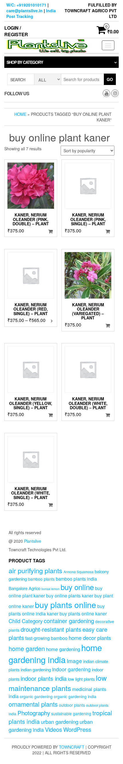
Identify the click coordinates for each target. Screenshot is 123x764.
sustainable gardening (71, 713)
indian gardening (36, 669)
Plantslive (32, 541)
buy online (77, 586)
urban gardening (59, 721)
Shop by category (25, 62)
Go (110, 79)
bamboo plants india (76, 578)
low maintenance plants (58, 682)
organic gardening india (75, 696)
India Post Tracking (31, 13)
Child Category (26, 621)
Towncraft (71, 747)
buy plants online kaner (83, 613)
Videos (53, 729)
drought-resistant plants (51, 629)
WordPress (77, 729)
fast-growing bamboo (46, 638)
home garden (27, 648)
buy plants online (65, 604)
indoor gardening (71, 669)
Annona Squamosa (79, 571)
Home (20, 114)
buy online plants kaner (69, 595)
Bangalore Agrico (24, 588)
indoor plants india (44, 678)
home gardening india (55, 653)
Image (74, 660)
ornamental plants (33, 704)
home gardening (63, 649)
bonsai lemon (50, 589)
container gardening (69, 621)
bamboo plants (41, 579)
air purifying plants (35, 570)
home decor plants (90, 637)
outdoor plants (72, 705)
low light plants (81, 679)
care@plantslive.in (24, 10)
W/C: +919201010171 (26, 5)
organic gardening (36, 696)
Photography (33, 712)
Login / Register (16, 31)
